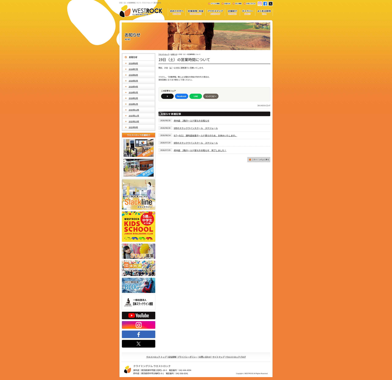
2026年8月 (133, 63)
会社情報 (172, 356)
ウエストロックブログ (236, 356)
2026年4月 (133, 86)
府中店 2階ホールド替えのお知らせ (191, 120)
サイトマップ (218, 356)
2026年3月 (133, 92)
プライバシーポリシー (188, 356)
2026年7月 (133, 69)
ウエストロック (163, 54)
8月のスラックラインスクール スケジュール (196, 142)
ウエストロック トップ (156, 356)
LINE (196, 96)
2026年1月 (133, 104)
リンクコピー (210, 96)
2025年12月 (134, 109)
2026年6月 (133, 74)
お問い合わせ (205, 356)
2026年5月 (133, 80)
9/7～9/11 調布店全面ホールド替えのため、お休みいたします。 (205, 135)
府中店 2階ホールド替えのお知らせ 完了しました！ (200, 150)
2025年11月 (134, 115)
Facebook (181, 96)
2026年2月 (133, 98)
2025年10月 (134, 121)
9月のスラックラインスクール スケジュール (196, 128)
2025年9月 (133, 127)
